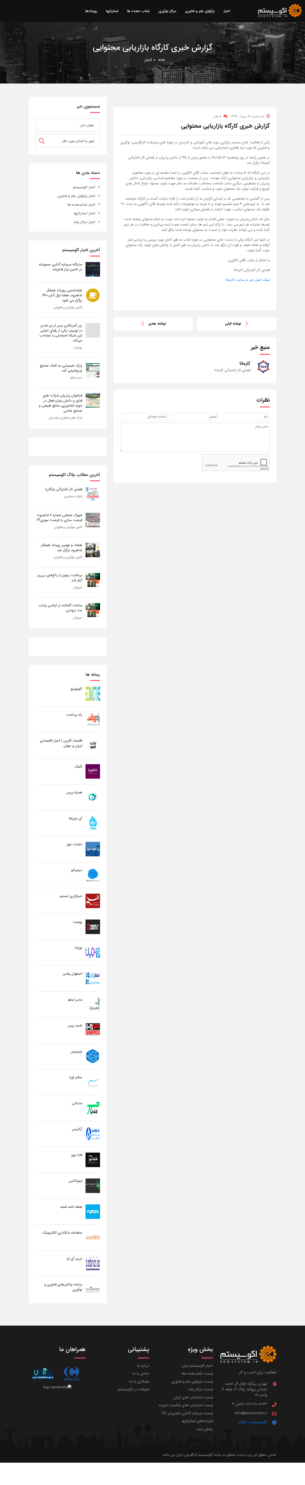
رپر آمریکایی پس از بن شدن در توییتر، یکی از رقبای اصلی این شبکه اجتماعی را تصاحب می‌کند (60, 333)
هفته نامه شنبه (71, 1207)
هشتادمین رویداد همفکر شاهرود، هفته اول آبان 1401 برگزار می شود (62, 295)
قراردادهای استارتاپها (197, 1421)
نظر (217, 116)
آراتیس (77, 1129)
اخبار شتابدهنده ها (81, 204)
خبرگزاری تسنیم (71, 896)
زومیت (78, 347)
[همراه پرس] (93, 797)
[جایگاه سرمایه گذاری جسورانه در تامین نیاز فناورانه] (93, 269)
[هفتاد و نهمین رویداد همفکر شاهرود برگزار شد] (93, 550)
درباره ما (143, 1366)
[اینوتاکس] (93, 1185)
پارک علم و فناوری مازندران (65, 417)
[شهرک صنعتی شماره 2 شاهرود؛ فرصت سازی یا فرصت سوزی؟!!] (93, 520)
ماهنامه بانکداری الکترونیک (62, 1232)
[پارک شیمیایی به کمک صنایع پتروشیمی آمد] (93, 370)
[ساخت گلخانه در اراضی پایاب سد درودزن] (93, 610)
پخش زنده (205, 1429)
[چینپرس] (93, 1056)
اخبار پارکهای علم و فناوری (76, 196)
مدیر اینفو (76, 377)
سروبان (77, 587)
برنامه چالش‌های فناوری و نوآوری (63, 1287)
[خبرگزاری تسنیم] (93, 900)
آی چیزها (75, 818)
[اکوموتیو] (93, 693)
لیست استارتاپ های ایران (193, 1397)
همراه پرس (74, 792)
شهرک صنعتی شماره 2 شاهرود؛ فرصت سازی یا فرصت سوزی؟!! (59, 517)
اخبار (148, 60)
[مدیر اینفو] (93, 1004)
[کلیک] (93, 771)
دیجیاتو (76, 870)
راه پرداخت (74, 714)
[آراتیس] (93, 1134)
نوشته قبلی (233, 323)
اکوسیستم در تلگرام (252, 1422)
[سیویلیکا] (71, 1373)
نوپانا (78, 948)
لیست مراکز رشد (200, 1389)
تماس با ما (140, 1373)
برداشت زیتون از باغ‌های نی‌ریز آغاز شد (59, 577)
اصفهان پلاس (72, 973)
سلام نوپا (75, 1077)
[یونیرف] (43, 1373)
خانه (161, 60)
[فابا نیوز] (93, 1159)
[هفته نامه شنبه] (93, 1211)
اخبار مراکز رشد (84, 222)
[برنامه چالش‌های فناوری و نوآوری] (93, 1289)
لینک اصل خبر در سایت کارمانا (247, 280)
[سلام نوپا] (93, 1082)
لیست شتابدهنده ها (197, 1373)
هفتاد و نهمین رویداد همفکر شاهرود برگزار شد (61, 547)
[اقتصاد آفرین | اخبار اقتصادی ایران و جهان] (93, 745)
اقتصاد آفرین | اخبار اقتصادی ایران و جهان (61, 743)
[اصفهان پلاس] (93, 978)
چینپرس (76, 1051)
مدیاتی (77, 1103)
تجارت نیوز (74, 844)
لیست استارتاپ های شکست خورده (186, 1405)
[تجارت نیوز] (93, 849)
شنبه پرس (75, 1025)
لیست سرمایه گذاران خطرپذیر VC (187, 1413)
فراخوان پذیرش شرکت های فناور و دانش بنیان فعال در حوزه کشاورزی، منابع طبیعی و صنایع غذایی (60, 403)
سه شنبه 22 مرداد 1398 (247, 116)
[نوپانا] (93, 952)
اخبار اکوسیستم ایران (197, 1366)
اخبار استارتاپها (84, 213)
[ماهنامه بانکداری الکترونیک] (93, 1237)
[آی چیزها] (93, 823)
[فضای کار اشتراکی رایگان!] (93, 494)
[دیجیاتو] (93, 875)
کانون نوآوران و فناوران (68, 307)
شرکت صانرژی (73, 496)
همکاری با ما (139, 1382)
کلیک (78, 766)
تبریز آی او (74, 1258)
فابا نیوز (76, 1155)
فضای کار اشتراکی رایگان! (63, 489)
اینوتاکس (75, 1181)
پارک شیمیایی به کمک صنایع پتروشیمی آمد (61, 368)
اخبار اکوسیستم (84, 187)
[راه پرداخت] (93, 719)
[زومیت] (93, 926)
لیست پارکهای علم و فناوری (192, 1382)
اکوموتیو (76, 689)
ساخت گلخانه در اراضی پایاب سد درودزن (60, 608)
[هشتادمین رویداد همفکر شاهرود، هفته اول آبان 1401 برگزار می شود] (93, 295)
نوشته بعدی (157, 323)
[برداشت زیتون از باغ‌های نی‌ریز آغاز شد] (93, 580)
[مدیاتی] (93, 1108)
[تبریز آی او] (93, 1263)
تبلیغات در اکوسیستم (133, 1389)
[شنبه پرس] (93, 1030)
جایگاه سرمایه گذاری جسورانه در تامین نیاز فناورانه (60, 267)
